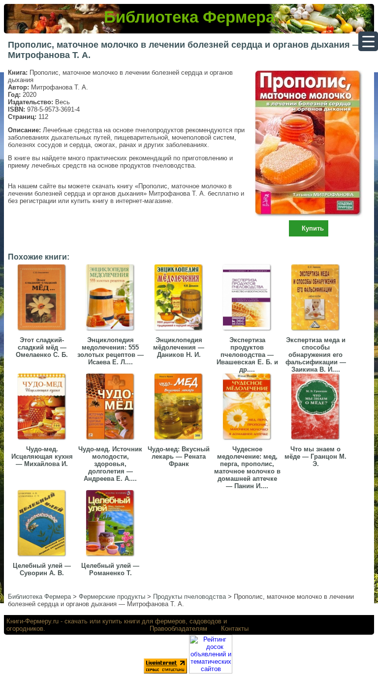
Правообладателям (178, 628)
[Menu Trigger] (368, 41)
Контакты (235, 628)
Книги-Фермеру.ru (32, 621)
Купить (313, 228)
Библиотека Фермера (189, 17)
